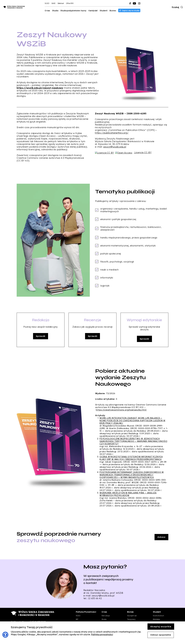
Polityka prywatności (102, 634)
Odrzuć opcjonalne (160, 635)
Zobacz (161, 537)
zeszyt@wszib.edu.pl (114, 146)
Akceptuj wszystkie (160, 626)
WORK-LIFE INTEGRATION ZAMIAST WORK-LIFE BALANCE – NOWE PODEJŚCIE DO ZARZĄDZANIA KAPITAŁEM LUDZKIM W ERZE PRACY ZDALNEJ (132, 420)
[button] (5, 634)
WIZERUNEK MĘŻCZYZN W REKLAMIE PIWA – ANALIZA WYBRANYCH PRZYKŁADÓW (128, 494)
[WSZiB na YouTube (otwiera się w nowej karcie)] (134, 3)
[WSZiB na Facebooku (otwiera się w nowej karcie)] (130, 3)
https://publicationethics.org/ (112, 132)
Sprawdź (40, 336)
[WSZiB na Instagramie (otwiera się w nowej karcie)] (139, 3)
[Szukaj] (181, 7)
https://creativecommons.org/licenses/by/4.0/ (121, 410)
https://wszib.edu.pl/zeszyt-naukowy (40, 87)
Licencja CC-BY (143, 152)
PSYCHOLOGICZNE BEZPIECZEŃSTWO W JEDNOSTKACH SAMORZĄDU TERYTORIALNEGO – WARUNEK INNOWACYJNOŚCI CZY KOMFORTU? (133, 441)
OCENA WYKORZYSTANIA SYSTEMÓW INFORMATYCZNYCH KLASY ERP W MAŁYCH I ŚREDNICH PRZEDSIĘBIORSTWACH (131, 458)
